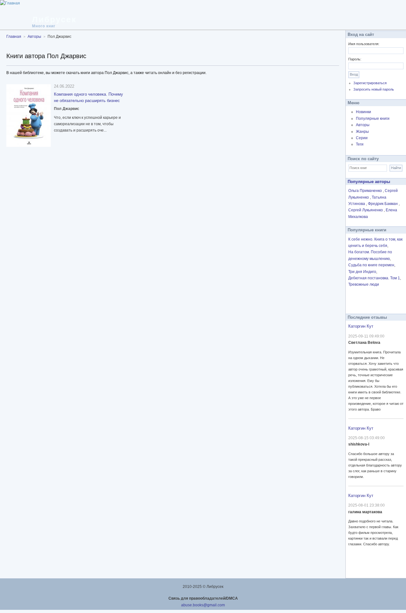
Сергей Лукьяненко (366, 210)
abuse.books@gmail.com (203, 605)
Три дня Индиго (362, 271)
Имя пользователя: (363, 44)
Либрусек (54, 19)
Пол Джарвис (66, 108)
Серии (362, 138)
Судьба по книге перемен (371, 265)
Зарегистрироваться (370, 83)
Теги (359, 144)
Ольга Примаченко (365, 190)
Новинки (363, 112)
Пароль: (354, 59)
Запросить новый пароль (373, 89)
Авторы (363, 125)
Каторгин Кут (360, 326)
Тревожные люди (363, 284)
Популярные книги (373, 118)
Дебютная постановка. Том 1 (374, 278)
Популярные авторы (369, 181)
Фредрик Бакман (383, 203)
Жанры (362, 131)
